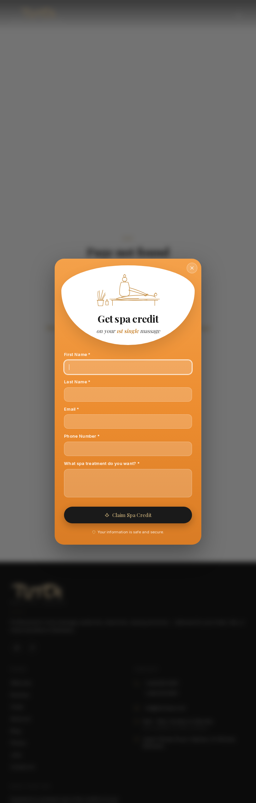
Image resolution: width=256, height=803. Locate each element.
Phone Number (91, 436)
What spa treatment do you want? (111, 463)
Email (80, 409)
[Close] (192, 268)
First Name (86, 354)
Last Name (86, 381)
